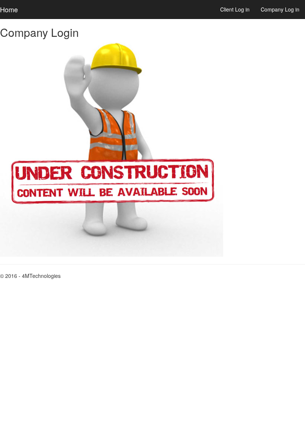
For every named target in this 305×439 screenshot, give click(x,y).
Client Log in (235, 9)
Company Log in (280, 9)
